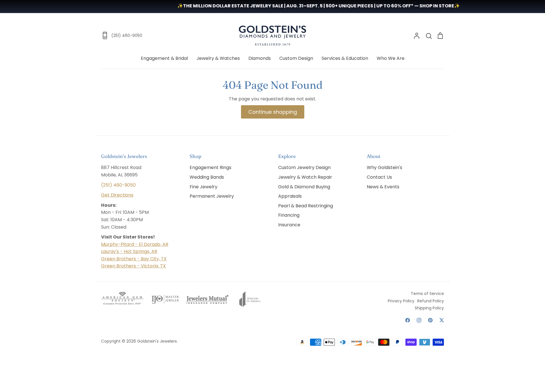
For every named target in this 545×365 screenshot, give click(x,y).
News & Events (383, 186)
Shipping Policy (429, 308)
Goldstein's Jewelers (157, 341)
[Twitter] (441, 320)
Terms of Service (427, 293)
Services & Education (345, 58)
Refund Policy (430, 301)
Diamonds (259, 58)
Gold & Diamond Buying (304, 186)
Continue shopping (272, 111)
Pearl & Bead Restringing (305, 205)
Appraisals (290, 196)
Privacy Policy (401, 301)
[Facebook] (407, 320)
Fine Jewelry (203, 186)
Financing (288, 215)
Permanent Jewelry (212, 196)
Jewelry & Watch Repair (305, 177)
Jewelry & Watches (218, 58)
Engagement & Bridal (164, 58)
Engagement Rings (210, 167)
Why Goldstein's (384, 167)
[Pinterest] (430, 320)
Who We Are (390, 58)
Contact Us (379, 177)
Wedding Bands (207, 177)
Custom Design (296, 58)
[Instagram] (419, 320)
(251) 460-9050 (118, 185)
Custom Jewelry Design (304, 167)
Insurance (289, 224)
